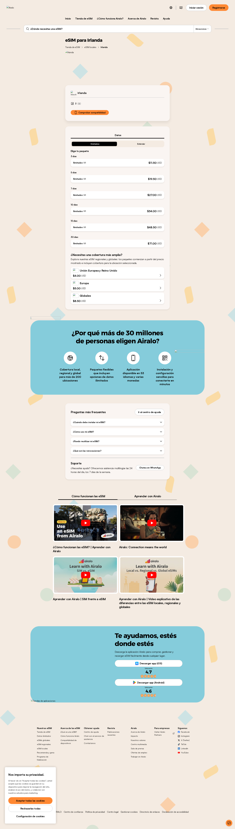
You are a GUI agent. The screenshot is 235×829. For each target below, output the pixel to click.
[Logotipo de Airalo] (15, 7)
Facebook (185, 732)
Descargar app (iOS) (151, 663)
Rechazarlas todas (30, 808)
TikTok (183, 744)
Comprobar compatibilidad (91, 112)
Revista (154, 18)
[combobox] (117, 29)
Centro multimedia (139, 744)
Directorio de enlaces (150, 812)
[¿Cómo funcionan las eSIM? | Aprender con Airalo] (85, 523)
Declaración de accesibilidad (175, 812)
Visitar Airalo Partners (159, 733)
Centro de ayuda (91, 732)
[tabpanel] (117, 192)
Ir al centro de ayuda (149, 412)
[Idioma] (171, 7)
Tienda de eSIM (83, 18)
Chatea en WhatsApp (150, 467)
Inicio (68, 18)
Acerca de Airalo (137, 18)
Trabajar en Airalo (138, 756)
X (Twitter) (185, 740)
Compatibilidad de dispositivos (69, 741)
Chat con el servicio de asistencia (94, 737)
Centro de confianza (73, 812)
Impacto (134, 736)
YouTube (184, 752)
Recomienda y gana (45, 752)
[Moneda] (181, 7)
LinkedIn (184, 748)
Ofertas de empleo (139, 752)
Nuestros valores (138, 740)
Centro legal (112, 812)
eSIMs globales (43, 740)
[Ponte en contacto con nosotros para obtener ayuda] (229, 823)
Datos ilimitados (44, 736)
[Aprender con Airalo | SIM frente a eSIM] (85, 575)
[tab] (117, 135)
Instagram (185, 736)
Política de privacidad (95, 812)
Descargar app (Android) (150, 682)
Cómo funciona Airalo (70, 736)
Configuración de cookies (30, 816)
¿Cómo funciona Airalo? (110, 18)
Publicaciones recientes (113, 733)
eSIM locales (90, 47)
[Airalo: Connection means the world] (151, 523)
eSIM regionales (44, 744)
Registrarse (218, 7)
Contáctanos (89, 743)
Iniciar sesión (196, 7)
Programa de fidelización (42, 758)
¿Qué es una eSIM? (69, 732)
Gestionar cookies (129, 812)
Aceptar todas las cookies (30, 800)
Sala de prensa (137, 748)
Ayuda (166, 18)
